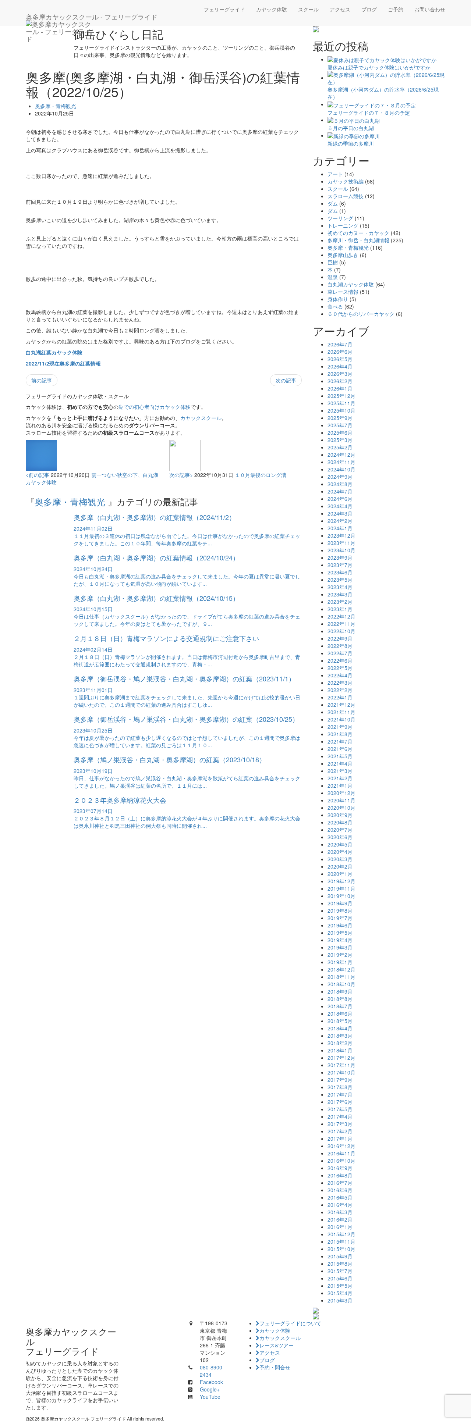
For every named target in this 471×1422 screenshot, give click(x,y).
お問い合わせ (429, 9)
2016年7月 (340, 1182)
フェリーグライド (224, 9)
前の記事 (41, 380)
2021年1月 (340, 785)
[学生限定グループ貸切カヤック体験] (379, 1311)
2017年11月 (341, 1065)
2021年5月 (340, 756)
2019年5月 (340, 932)
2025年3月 (340, 439)
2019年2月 (340, 954)
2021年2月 (340, 778)
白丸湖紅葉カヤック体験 (54, 352)
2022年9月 (340, 638)
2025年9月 (340, 417)
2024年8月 (340, 484)
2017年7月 (340, 1094)
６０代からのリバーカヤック (360, 313)
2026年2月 (340, 381)
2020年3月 (340, 859)
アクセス (340, 9)
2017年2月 (340, 1131)
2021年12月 (341, 704)
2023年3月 (340, 594)
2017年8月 (340, 1087)
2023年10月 (341, 550)
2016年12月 (341, 1146)
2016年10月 (341, 1160)
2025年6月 (340, 432)
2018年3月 (340, 1035)
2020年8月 (340, 822)
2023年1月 (340, 609)
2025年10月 (341, 410)
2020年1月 (340, 873)
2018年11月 (341, 976)
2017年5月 (340, 1109)
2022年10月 (341, 631)
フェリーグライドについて (290, 1323)
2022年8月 (340, 645)
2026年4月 (340, 366)
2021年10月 (341, 719)
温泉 (332, 277)
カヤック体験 (271, 9)
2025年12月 (341, 395)
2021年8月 (340, 734)
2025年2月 (340, 447)
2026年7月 (340, 344)
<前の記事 (37, 474)
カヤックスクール (201, 417)
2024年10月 (341, 469)
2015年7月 (340, 1271)
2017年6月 (340, 1101)
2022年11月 (341, 623)
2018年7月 (340, 1006)
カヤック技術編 (345, 181)
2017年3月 (340, 1123)
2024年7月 (340, 491)
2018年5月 (340, 1020)
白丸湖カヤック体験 (350, 284)
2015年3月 (340, 1300)
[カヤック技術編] (379, 29)
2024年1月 (340, 528)
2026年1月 (340, 388)
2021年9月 (340, 726)
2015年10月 (341, 1248)
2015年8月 (340, 1263)
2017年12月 (341, 1057)
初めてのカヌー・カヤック (358, 232)
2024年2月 (340, 520)
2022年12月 (341, 616)
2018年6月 (340, 1013)
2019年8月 (340, 910)
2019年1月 (340, 962)
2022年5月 (340, 667)
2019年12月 (341, 881)
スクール (308, 9)
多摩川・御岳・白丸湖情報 (358, 240)
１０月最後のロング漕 (260, 474)
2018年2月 (340, 1043)
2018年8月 (340, 998)
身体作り (337, 299)
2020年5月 (340, 844)
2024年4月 (340, 506)
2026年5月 (340, 359)
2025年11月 (341, 403)
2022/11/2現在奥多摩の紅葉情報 (63, 363)
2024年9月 (340, 476)
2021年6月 (340, 748)
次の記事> (181, 474)
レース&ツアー (276, 1345)
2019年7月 (340, 918)
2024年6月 (340, 498)
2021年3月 (340, 770)
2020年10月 (341, 807)
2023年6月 (340, 572)
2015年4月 (340, 1293)
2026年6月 (340, 351)
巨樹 (332, 262)
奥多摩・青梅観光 (55, 106)
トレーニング (342, 225)
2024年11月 (341, 462)
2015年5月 (340, 1285)
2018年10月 (341, 984)
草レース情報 (342, 291)
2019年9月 (340, 903)
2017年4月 (340, 1116)
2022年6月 (340, 660)
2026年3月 (340, 373)
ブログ (369, 9)
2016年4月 (340, 1204)
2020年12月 (341, 792)
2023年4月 (340, 587)
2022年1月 (340, 697)
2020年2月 (340, 866)
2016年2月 (340, 1219)
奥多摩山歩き (342, 255)
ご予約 (395, 9)
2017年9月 (340, 1079)
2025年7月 (340, 425)
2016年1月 (340, 1226)
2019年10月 (341, 895)
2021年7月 (340, 741)
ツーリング (340, 218)
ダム (332, 203)
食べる (335, 306)
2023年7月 (340, 565)
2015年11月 (341, 1241)
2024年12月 (341, 454)
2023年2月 (340, 601)
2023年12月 (341, 535)
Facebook (211, 1382)
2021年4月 (340, 763)
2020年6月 (340, 837)
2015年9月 (340, 1256)
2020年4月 (340, 851)
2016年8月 (340, 1175)
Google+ (210, 1389)
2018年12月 (341, 969)
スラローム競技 (345, 196)
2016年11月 (341, 1153)
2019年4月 (340, 940)
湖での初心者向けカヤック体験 (154, 406)
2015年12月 (341, 1234)
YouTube (210, 1396)
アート (335, 174)
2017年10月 (341, 1072)
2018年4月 (340, 1028)
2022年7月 (340, 653)
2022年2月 (340, 690)
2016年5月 (340, 1197)
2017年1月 (340, 1138)
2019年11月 (341, 888)
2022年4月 (340, 675)
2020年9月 (340, 815)
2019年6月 (340, 925)
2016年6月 (340, 1190)
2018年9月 (340, 991)
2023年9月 (340, 557)
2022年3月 (340, 682)
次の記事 (286, 380)
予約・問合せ (274, 1367)
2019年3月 (340, 947)
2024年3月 (340, 513)
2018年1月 (340, 1050)
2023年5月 (340, 579)
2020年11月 (341, 800)
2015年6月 (340, 1278)
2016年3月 (340, 1212)
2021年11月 (341, 712)
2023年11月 (341, 542)
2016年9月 (340, 1168)
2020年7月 (340, 829)
